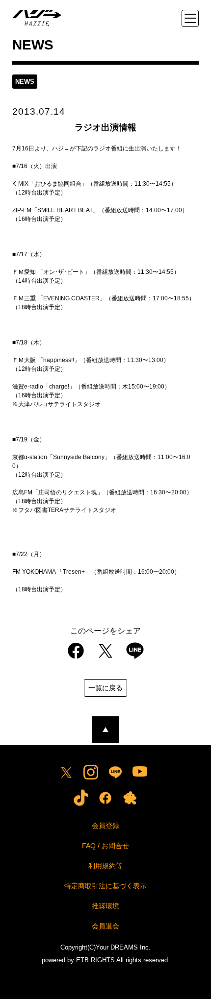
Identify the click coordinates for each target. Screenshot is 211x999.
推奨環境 (105, 906)
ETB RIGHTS (95, 960)
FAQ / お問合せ (105, 846)
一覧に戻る (105, 688)
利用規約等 (105, 866)
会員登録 (105, 825)
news (24, 81)
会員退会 (105, 926)
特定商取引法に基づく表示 (105, 886)
